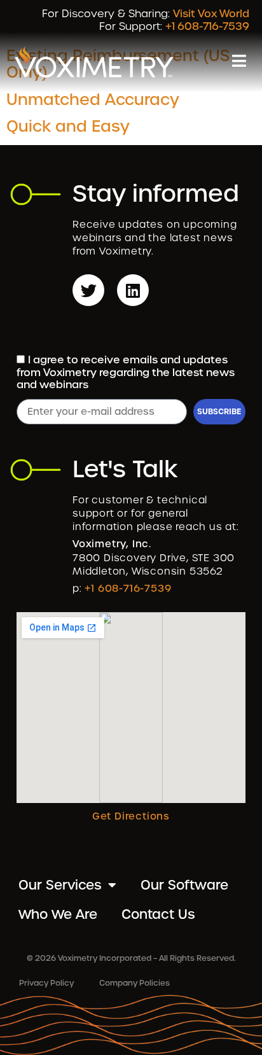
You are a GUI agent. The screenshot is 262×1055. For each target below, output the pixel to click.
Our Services (60, 885)
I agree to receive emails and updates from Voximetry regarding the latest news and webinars (126, 372)
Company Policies (134, 983)
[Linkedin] (133, 290)
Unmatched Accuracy (92, 99)
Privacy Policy (46, 983)
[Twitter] (88, 290)
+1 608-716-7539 (207, 26)
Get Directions (131, 816)
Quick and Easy (68, 126)
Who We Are (57, 914)
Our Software (184, 885)
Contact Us (158, 914)
